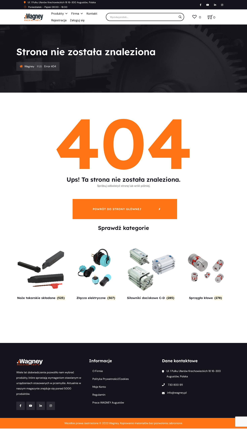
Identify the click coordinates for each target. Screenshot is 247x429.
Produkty (57, 14)
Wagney (29, 66)
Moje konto (99, 387)
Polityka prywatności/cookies (110, 379)
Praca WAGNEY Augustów (108, 402)
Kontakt (92, 14)
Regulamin (98, 394)
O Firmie (97, 371)
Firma (75, 14)
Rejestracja (59, 20)
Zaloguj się (77, 20)
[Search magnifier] (180, 17)
